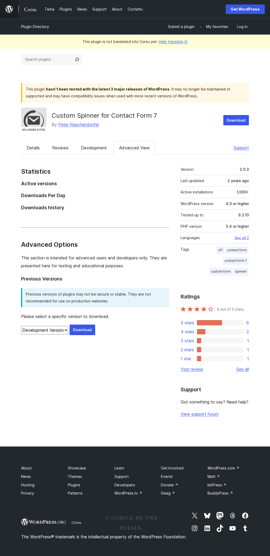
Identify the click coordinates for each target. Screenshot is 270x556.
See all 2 (241, 238)
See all (242, 369)
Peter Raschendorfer (78, 124)
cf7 (220, 250)
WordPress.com (223, 468)
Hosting (28, 485)
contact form (237, 250)
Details (33, 147)
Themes (75, 476)
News (26, 476)
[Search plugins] (77, 59)
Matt (214, 476)
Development (94, 147)
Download (236, 120)
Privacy (27, 493)
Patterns (75, 493)
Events (167, 476)
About (26, 468)
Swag (168, 493)
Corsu (76, 522)
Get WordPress (245, 9)
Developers (124, 485)
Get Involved (172, 468)
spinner (241, 271)
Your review (192, 369)
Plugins (74, 485)
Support (241, 147)
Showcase (77, 468)
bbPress (217, 485)
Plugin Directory (35, 26)
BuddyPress (220, 493)
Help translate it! (173, 41)
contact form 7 (235, 261)
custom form (221, 271)
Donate (169, 485)
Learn (119, 468)
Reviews (60, 147)
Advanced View (134, 147)
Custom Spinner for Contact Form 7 (104, 115)
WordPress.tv (128, 493)
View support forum (200, 414)
